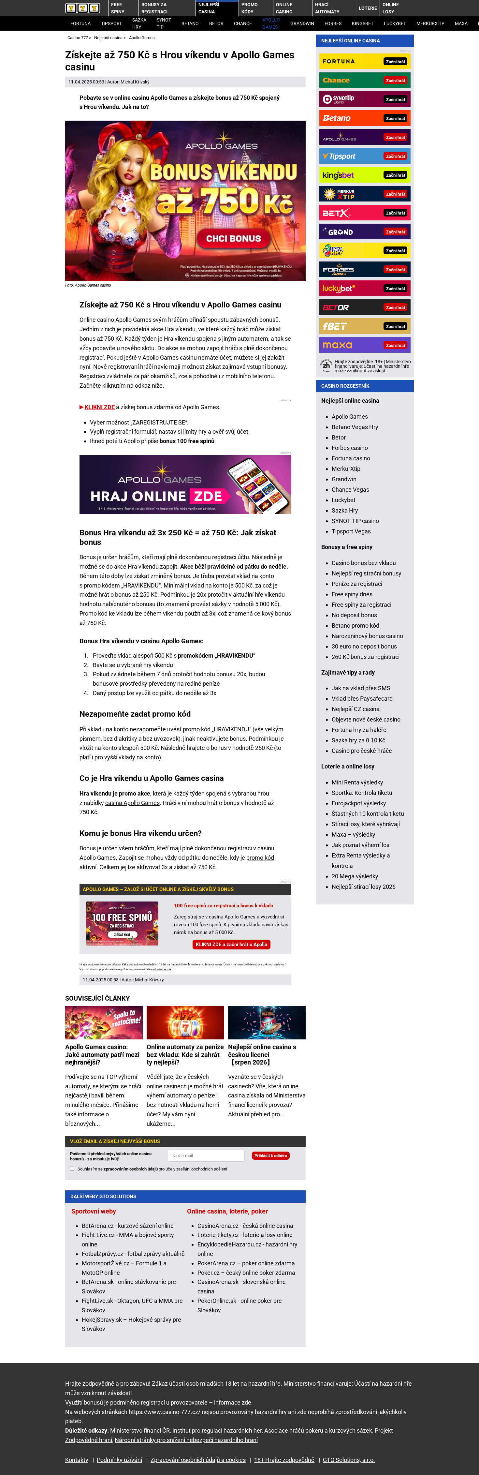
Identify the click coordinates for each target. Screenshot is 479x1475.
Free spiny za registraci (361, 604)
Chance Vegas (350, 489)
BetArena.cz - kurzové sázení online (128, 1225)
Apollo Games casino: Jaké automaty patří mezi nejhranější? (102, 1054)
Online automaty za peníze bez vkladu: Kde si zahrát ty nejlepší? (185, 1054)
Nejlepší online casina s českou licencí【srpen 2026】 (262, 1054)
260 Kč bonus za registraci (365, 656)
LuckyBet (395, 23)
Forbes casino (350, 447)
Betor (216, 23)
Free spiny (117, 8)
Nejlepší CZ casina (356, 709)
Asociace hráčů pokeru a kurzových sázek (318, 1430)
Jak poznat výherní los (360, 845)
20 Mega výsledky (355, 876)
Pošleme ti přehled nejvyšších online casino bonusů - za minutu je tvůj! (111, 1156)
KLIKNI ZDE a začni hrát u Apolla (231, 944)
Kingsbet (362, 23)
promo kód (260, 857)
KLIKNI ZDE (100, 407)
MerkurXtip (430, 23)
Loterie (368, 8)
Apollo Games (271, 23)
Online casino (284, 8)
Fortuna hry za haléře (359, 729)
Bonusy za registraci (154, 8)
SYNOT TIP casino (355, 520)
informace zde (161, 969)
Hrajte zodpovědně (92, 964)
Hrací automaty (327, 8)
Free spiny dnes (352, 594)
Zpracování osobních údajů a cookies (198, 1459)
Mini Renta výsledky (357, 782)
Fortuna (80, 23)
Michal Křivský (135, 81)
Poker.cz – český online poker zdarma (246, 1272)
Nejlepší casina (208, 8)
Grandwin (302, 23)
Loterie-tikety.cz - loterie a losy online (245, 1234)
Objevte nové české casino (366, 719)
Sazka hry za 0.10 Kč (358, 740)
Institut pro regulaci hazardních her (217, 1430)
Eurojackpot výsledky (359, 803)
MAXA (461, 23)
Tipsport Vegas (351, 531)
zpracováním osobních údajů (131, 1169)
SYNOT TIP (164, 23)
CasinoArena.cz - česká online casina (245, 1225)
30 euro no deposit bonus (364, 646)
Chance (243, 23)
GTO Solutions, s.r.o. (349, 1459)
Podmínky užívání (119, 1459)
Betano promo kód (355, 625)
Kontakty (76, 1459)
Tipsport (111, 23)
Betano (190, 23)
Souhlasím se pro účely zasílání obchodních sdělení (152, 1169)
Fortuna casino (351, 458)
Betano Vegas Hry (355, 427)
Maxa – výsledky (353, 834)
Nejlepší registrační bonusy (366, 573)
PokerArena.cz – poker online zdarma (246, 1263)
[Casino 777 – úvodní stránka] (82, 8)
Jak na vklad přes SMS (361, 688)
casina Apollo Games (132, 802)
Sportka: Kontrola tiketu (362, 792)
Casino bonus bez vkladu (364, 562)
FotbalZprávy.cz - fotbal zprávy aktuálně (133, 1253)
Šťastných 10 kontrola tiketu (368, 813)
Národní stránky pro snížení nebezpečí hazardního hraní (186, 1440)
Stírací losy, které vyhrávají (366, 824)
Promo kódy (249, 8)
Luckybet (344, 500)
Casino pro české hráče (362, 750)
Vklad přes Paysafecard (362, 698)
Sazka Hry (139, 23)
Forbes (333, 23)
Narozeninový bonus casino (367, 636)
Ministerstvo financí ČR (140, 1430)
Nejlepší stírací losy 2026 (364, 886)
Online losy (391, 8)
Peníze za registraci (357, 583)
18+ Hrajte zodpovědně (284, 1459)
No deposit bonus (354, 615)
